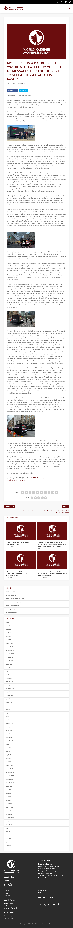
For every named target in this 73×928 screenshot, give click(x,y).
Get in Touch (8, 885)
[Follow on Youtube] (65, 2)
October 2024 (9, 695)
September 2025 (10, 660)
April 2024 (8, 716)
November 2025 (10, 653)
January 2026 (9, 646)
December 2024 (10, 688)
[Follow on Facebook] (53, 2)
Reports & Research (10, 908)
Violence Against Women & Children (15, 598)
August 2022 (9, 786)
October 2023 (9, 737)
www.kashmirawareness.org (16, 480)
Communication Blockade (12, 605)
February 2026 (9, 643)
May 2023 (8, 755)
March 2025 (9, 678)
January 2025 (9, 685)
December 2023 (10, 730)
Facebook (11, 90)
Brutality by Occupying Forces (13, 602)
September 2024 (10, 699)
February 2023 (9, 765)
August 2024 (9, 702)
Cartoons (7, 895)
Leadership (7, 883)
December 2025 (10, 650)
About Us (7, 880)
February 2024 (9, 723)
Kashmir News (8, 916)
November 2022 (10, 775)
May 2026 (8, 632)
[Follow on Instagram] (61, 2)
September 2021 (10, 824)
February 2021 (9, 849)
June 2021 (8, 835)
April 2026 (8, 636)
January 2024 (9, 727)
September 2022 (10, 782)
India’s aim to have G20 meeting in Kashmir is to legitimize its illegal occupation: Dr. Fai (18, 573)
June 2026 (8, 629)
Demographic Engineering (12, 609)
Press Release (20, 83)
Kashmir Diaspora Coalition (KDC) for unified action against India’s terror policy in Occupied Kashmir (52, 573)
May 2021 (8, 838)
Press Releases (9, 918)
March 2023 (9, 761)
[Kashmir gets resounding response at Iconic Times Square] (21, 531)
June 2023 (8, 751)
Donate (40, 892)
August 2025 (9, 664)
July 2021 (8, 831)
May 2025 (8, 671)
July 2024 (8, 706)
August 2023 (9, 744)
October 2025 (9, 657)
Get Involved (42, 890)
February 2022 (9, 807)
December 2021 (10, 814)
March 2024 (9, 720)
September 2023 (10, 741)
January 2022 (9, 810)
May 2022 (8, 796)
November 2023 (10, 734)
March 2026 (9, 639)
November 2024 (10, 692)
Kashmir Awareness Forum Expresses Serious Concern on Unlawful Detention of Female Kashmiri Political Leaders (51, 544)
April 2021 (8, 842)
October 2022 (9, 779)
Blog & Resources (11, 900)
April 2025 (8, 674)
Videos (6, 893)
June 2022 (8, 793)
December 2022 (10, 772)
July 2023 (8, 747)
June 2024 (8, 709)
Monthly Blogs (9, 903)
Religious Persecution (11, 595)
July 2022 (8, 789)
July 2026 (8, 626)
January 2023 (9, 768)
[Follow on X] (57, 2)
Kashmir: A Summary (11, 591)
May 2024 (8, 713)
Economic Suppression (11, 612)
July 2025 (8, 667)
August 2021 (9, 828)
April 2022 (8, 800)
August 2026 (9, 622)
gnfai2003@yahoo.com (37, 478)
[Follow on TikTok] (70, 2)
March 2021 (9, 845)
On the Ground (9, 906)
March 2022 (9, 803)
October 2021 (9, 821)
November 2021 (10, 817)
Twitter (22, 90)
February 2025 (9, 681)
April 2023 (8, 758)
